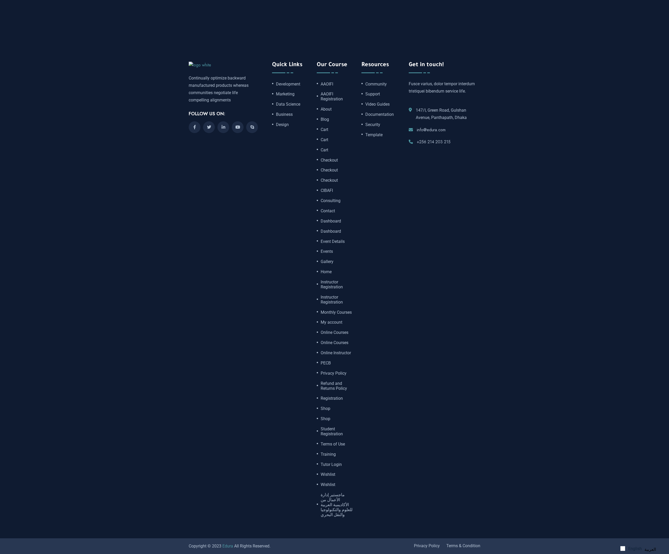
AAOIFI (327, 84)
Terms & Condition (463, 545)
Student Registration (332, 431)
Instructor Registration (332, 284)
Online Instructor (336, 353)
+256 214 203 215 (434, 142)
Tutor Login (331, 464)
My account (331, 322)
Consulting (331, 200)
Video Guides (377, 104)
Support (372, 94)
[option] (650, 549)
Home (326, 272)
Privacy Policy (334, 373)
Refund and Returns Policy (334, 386)
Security (372, 124)
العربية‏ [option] (650, 549)
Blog (325, 119)
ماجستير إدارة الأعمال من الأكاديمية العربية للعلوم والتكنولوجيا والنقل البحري (337, 505)
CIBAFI (327, 190)
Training (328, 454)
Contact (328, 211)
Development (288, 84)
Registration (332, 398)
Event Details (333, 241)
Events (327, 251)
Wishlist (328, 474)
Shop (325, 408)
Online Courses (334, 332)
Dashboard (331, 221)
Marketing (285, 94)
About (326, 109)
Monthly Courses (336, 312)
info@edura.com (431, 130)
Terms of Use (333, 444)
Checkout (329, 160)
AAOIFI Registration (332, 96)
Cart (324, 129)
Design (282, 124)
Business (284, 114)
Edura (227, 546)
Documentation (379, 114)
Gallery (327, 261)
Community (376, 84)
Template (374, 135)
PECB (326, 363)
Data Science (288, 104)
